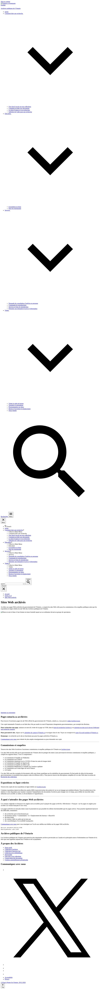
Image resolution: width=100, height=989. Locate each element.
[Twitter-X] (52, 965)
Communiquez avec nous (8, 739)
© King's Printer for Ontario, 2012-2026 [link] (13, 982)
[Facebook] (5, 870)
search (3, 584)
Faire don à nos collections (13, 856)
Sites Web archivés (10, 597)
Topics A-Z (8, 596)
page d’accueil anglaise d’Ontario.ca (87, 732)
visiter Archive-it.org (73, 721)
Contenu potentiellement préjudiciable (16, 860)
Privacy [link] (7, 979)
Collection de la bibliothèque (13, 853)
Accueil (7, 594)
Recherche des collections (9, 777)
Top (3, 987)
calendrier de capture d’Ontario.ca (34, 732)
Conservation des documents (13, 858)
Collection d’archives (11, 849)
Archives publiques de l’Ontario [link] (11, 8)
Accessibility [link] (9, 977)
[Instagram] (6, 968)
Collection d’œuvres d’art (12, 851)
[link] (8, 3)
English (3, 5)
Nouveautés (8, 854)
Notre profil (8, 847)
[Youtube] (6, 971)
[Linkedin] (6, 974)
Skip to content (5, 1)
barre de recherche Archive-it (62, 727)
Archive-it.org (65, 749)
